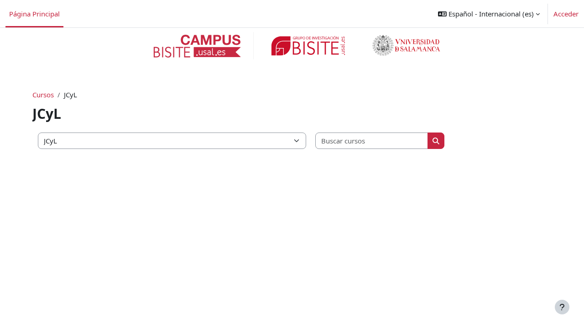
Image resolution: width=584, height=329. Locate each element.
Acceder (566, 13)
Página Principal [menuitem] (34, 13)
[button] (489, 13)
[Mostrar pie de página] (562, 307)
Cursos (43, 94)
